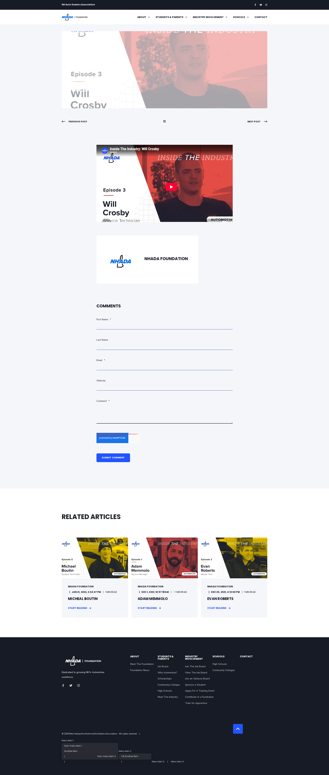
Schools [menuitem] (239, 17)
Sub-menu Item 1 (73, 746)
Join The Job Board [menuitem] (195, 666)
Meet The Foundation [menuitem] (142, 664)
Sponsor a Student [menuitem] (195, 684)
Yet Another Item (129, 756)
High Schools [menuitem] (165, 690)
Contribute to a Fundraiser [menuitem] (199, 697)
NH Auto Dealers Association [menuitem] (78, 5)
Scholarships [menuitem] (165, 678)
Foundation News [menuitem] (139, 670)
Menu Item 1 (68, 741)
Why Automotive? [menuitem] (167, 672)
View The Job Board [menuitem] (196, 672)
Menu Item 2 (125, 751)
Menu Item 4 (177, 762)
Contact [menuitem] (260, 17)
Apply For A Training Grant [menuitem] (199, 690)
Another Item (70, 751)
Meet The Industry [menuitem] (168, 697)
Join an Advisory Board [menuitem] (197, 678)
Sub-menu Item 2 (106, 756)
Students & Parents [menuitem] (169, 17)
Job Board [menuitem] (163, 666)
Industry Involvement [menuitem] (208, 17)
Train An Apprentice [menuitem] (196, 703)
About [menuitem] (141, 17)
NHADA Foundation (81, 81)
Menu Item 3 (158, 762)
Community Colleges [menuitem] (169, 684)
